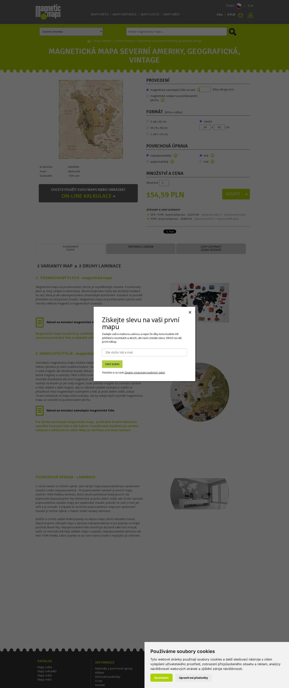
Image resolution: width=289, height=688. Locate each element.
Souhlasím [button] (161, 677)
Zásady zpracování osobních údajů (144, 372)
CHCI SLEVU (112, 364)
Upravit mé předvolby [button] (193, 677)
